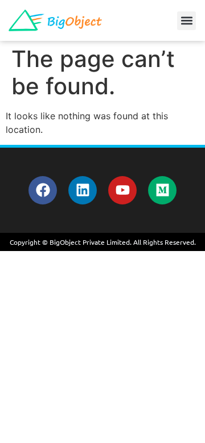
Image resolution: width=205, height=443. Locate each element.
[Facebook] (42, 190)
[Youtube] (122, 190)
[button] (186, 20)
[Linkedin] (82, 190)
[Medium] (162, 190)
